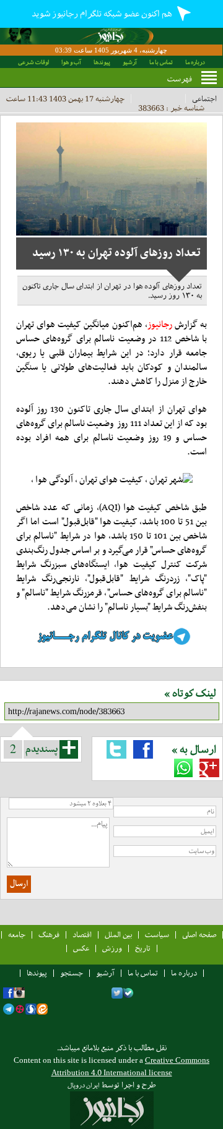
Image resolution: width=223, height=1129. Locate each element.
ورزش (112, 948)
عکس (81, 948)
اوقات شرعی (33, 62)
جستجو (71, 973)
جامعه (16, 934)
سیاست (157, 934)
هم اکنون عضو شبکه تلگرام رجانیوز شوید (102, 13)
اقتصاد (82, 934)
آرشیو (130, 62)
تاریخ (143, 948)
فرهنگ (48, 934)
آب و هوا (71, 62)
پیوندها (102, 62)
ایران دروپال (84, 1085)
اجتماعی (204, 98)
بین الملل (118, 934)
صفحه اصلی (199, 934)
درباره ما (195, 62)
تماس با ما (161, 62)
